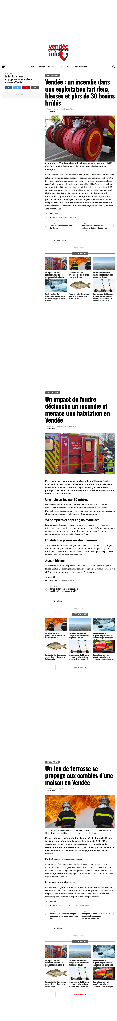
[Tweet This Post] (17, 87)
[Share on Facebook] (8, 87)
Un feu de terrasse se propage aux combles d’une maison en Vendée (18, 79)
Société (69, 66)
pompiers (63, 581)
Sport (60, 66)
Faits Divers (8, 73)
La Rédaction (54, 111)
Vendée (73, 218)
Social (32, 66)
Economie (41, 66)
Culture (51, 66)
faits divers (64, 218)
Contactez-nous (81, 66)
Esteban (52, 428)
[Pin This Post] (26, 87)
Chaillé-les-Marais (67, 906)
